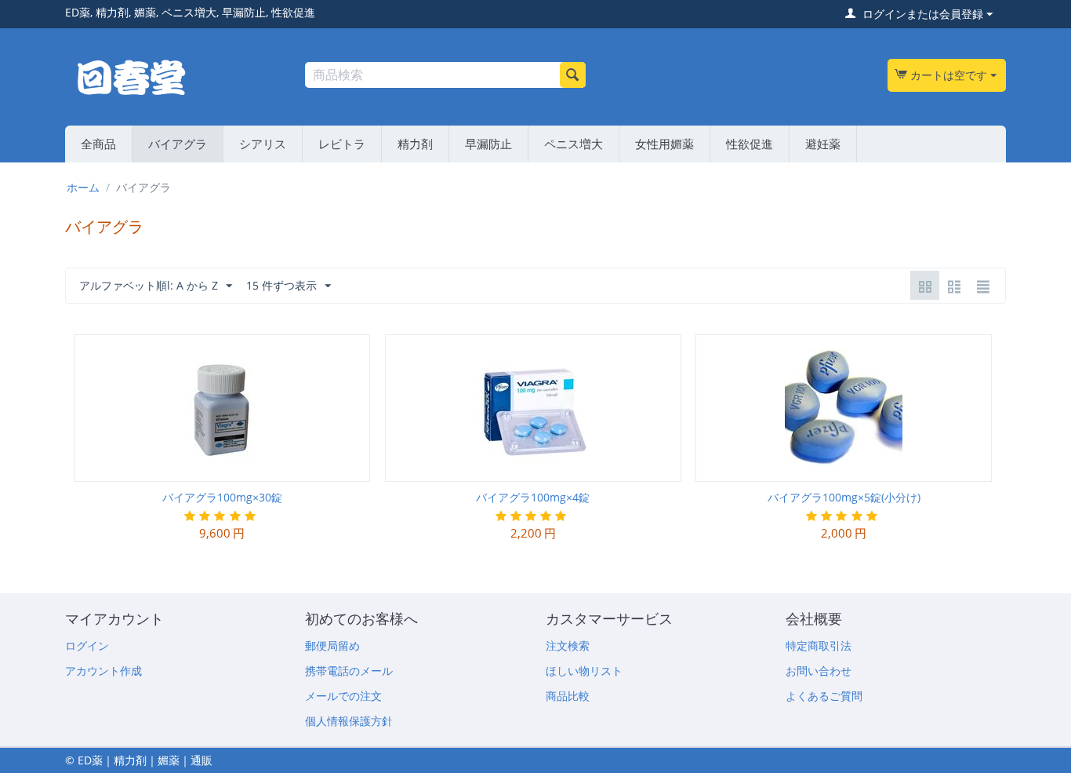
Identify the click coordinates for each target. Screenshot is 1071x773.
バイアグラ (177, 143)
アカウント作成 (103, 670)
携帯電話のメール (349, 670)
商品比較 (568, 695)
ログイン (87, 645)
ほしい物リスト (584, 670)
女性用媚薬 (664, 143)
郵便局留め (332, 645)
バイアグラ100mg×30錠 (222, 497)
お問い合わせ (818, 670)
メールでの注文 (343, 695)
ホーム (83, 187)
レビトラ (341, 143)
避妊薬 (822, 143)
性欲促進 (749, 143)
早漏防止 (488, 143)
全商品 (98, 143)
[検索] (573, 75)
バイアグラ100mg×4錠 (533, 497)
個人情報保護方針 (349, 720)
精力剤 (415, 143)
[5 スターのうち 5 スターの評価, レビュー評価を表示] (221, 516)
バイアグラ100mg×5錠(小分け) (844, 497)
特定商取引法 (818, 645)
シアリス (262, 143)
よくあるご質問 (824, 695)
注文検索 (568, 645)
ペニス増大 (573, 143)
